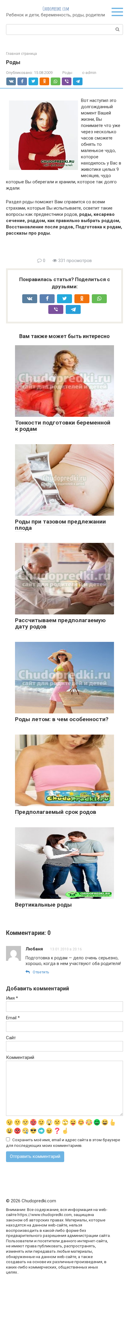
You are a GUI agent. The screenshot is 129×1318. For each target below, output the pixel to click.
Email (13, 1017)
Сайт (11, 1037)
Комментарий (20, 1057)
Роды (67, 72)
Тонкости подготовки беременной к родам (62, 425)
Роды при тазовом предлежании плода (60, 524)
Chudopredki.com (56, 8)
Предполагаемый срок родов (55, 812)
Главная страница (21, 54)
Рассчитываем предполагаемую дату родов (60, 623)
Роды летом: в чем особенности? (61, 719)
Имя (12, 998)
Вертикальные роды (43, 904)
